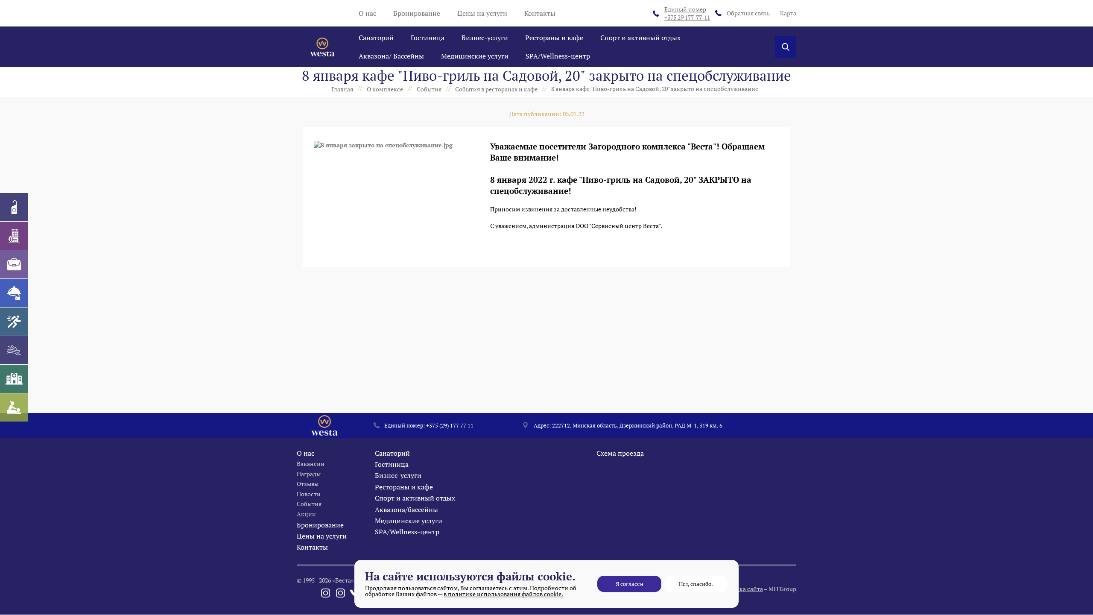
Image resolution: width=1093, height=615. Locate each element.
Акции (306, 514)
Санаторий (376, 37)
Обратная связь (748, 13)
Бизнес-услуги (485, 37)
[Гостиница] (14, 236)
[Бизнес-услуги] (14, 264)
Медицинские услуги (475, 56)
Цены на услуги (482, 13)
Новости (309, 494)
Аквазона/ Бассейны (391, 56)
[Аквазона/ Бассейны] (14, 350)
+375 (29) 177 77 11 (449, 425)
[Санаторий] (14, 207)
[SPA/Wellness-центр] (14, 407)
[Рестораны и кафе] (14, 293)
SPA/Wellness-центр (558, 56)
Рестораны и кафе (554, 37)
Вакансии (310, 464)
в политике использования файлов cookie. (503, 594)
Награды (309, 474)
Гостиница (427, 37)
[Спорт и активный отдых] (14, 322)
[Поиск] (785, 47)
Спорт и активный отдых (640, 37)
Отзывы (308, 484)
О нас (367, 13)
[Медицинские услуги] (14, 379)
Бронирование (416, 13)
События (309, 504)
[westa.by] (322, 47)
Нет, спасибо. (696, 584)
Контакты (539, 13)
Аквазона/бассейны (406, 509)
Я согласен (629, 584)
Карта (788, 13)
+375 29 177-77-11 (687, 13)
